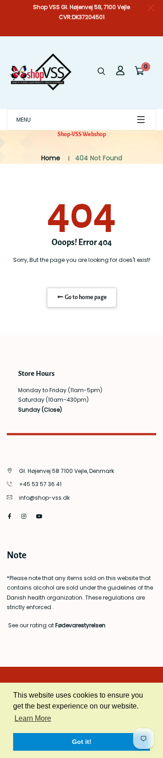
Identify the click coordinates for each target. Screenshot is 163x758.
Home (50, 157)
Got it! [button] (81, 741)
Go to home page (85, 297)
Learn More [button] (32, 718)
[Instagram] (23, 516)
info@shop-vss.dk (44, 498)
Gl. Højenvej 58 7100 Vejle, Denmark (66, 471)
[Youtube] (39, 516)
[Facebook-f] (9, 516)
